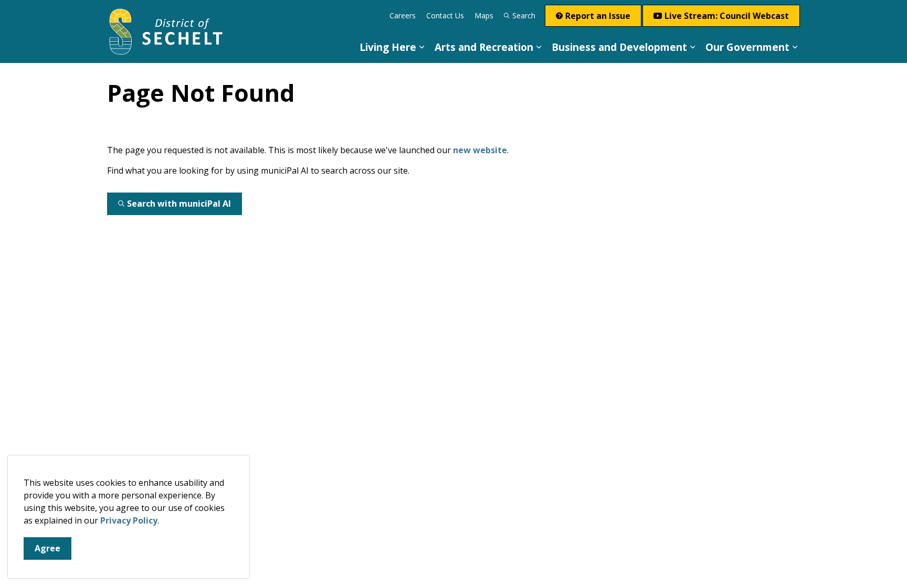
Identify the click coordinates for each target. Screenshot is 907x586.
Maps (483, 15)
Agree (47, 548)
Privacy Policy (128, 520)
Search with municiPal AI (179, 203)
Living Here (388, 47)
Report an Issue (597, 16)
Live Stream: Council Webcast (727, 16)
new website (480, 150)
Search (523, 15)
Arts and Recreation (484, 47)
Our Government (747, 47)
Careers (402, 15)
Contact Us (445, 15)
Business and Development (619, 47)
